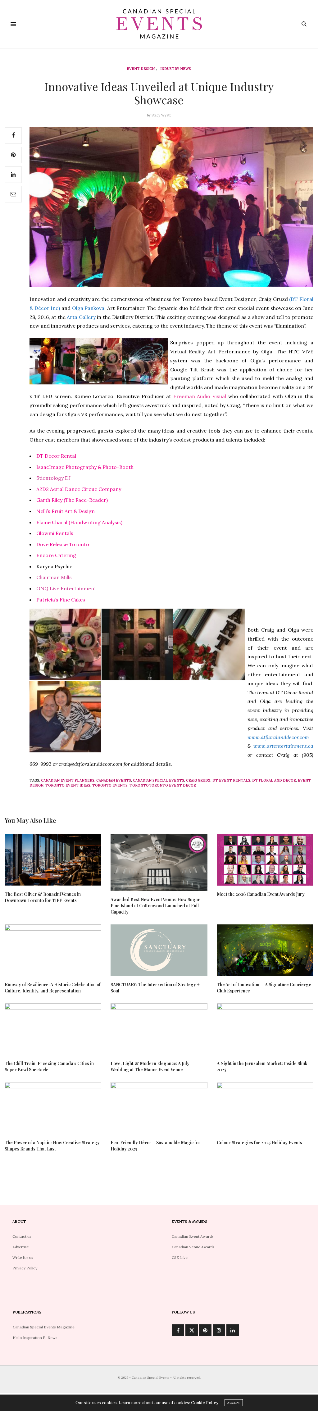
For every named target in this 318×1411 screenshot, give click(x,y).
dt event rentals (231, 780)
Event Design (141, 68)
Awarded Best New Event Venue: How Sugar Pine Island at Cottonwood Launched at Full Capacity (155, 905)
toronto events (110, 785)
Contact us (21, 1236)
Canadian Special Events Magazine (44, 1327)
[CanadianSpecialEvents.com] (159, 24)
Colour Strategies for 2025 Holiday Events (259, 1143)
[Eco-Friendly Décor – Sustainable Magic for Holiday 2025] (159, 1108)
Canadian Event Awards (193, 1236)
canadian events (113, 780)
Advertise (20, 1247)
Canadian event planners (67, 780)
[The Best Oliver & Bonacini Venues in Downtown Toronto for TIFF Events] (53, 860)
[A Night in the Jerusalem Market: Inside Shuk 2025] (265, 1029)
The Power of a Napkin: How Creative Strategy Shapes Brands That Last (52, 1146)
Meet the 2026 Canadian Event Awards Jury (261, 894)
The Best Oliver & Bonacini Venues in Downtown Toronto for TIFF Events (43, 897)
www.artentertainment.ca (283, 746)
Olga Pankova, (89, 308)
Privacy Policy (24, 1268)
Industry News (175, 68)
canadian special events (158, 780)
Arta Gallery (81, 317)
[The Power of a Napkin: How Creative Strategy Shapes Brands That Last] (53, 1108)
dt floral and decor (274, 780)
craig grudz (198, 780)
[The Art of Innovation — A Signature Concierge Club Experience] (265, 950)
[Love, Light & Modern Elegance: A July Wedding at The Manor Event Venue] (159, 1029)
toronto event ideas (67, 785)
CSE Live (180, 1257)
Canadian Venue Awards (193, 1247)
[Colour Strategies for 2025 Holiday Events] (265, 1108)
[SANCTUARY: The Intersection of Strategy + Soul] (159, 950)
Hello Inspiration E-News (35, 1337)
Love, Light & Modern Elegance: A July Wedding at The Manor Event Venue (150, 1066)
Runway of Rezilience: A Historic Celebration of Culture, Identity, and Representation (53, 988)
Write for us (22, 1257)
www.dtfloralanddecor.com (278, 737)
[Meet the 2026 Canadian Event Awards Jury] (265, 860)
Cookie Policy (204, 1402)
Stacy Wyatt (161, 115)
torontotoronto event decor (162, 785)
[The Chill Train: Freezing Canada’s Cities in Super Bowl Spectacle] (53, 1029)
